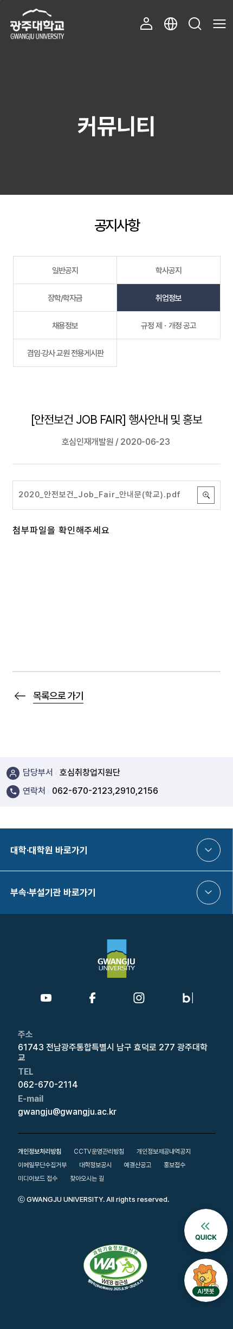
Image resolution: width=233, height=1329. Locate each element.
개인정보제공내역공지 (164, 1151)
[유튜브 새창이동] (46, 998)
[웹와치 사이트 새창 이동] (116, 1248)
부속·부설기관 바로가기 (53, 892)
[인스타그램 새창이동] (139, 996)
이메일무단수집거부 (42, 1165)
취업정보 (169, 298)
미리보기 (206, 495)
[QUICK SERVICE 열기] (206, 1213)
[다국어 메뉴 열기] (170, 23)
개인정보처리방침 (39, 1151)
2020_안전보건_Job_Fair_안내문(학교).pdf (99, 494)
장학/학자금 (65, 298)
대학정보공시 (95, 1165)
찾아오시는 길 (87, 1178)
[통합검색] (195, 23)
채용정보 (65, 326)
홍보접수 (174, 1165)
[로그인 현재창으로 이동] (146, 23)
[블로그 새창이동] (188, 996)
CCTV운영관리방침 (99, 1151)
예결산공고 (137, 1165)
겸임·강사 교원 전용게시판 (65, 353)
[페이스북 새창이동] (92, 996)
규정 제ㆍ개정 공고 (168, 326)
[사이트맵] (219, 23)
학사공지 (169, 270)
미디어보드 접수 (37, 1178)
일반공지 (65, 270)
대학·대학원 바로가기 (49, 850)
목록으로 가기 (58, 695)
